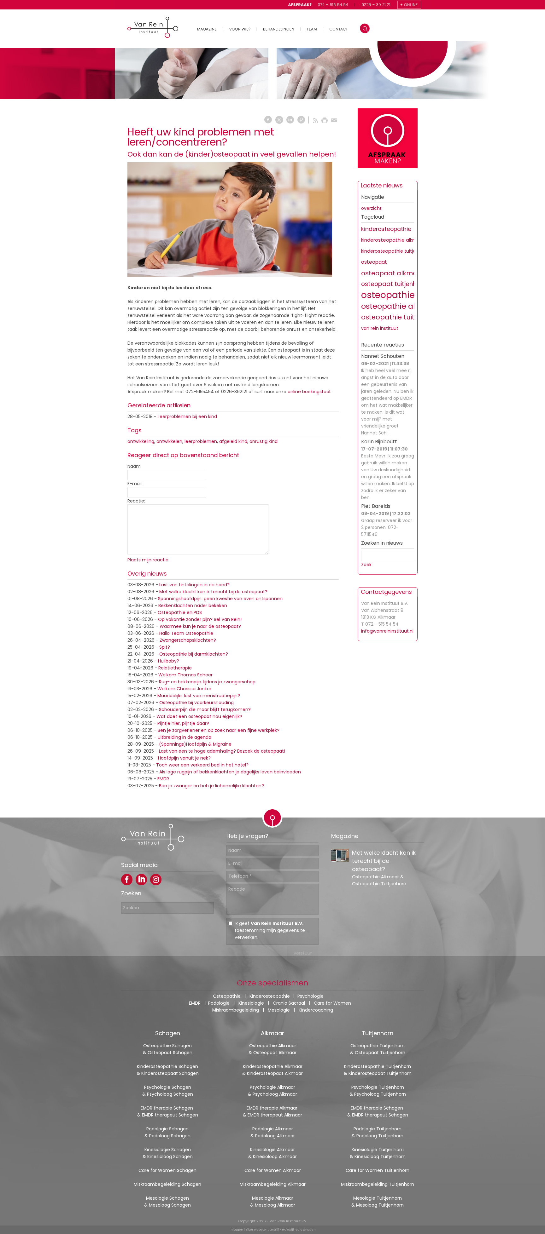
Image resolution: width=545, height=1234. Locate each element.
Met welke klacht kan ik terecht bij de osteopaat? (213, 591)
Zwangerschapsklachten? (188, 640)
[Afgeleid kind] (229, 219)
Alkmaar (272, 1033)
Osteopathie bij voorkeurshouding (196, 702)
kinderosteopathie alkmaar (393, 240)
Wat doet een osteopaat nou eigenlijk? (199, 716)
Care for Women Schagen (167, 1170)
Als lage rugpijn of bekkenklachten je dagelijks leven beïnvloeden (230, 772)
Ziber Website (255, 1229)
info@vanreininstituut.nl (387, 631)
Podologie (219, 1003)
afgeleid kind (233, 441)
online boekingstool (309, 391)
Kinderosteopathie (269, 996)
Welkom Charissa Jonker (184, 689)
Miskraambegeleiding (235, 1010)
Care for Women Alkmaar (272, 1170)
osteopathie (388, 295)
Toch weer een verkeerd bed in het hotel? (202, 765)
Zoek (366, 564)
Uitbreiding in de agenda (184, 737)
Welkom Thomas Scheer (185, 675)
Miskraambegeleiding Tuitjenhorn (377, 1184)
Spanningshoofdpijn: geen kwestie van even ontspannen (220, 598)
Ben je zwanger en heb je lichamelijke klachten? (211, 786)
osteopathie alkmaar (400, 306)
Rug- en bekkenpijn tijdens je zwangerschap (207, 682)
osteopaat (374, 262)
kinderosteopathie (386, 229)
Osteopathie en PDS (180, 612)
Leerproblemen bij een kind (187, 416)
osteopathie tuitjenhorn (400, 317)
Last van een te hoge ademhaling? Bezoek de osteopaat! (222, 751)
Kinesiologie (251, 1003)
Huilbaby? (168, 661)
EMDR (163, 779)
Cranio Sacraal (289, 1003)
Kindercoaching (316, 1010)
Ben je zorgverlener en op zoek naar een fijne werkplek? (218, 730)
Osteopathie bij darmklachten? (193, 654)
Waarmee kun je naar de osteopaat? (200, 626)
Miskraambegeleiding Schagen (167, 1184)
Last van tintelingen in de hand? (194, 585)
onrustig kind (263, 441)
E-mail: (135, 483)
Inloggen (236, 1229)
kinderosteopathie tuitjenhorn (395, 251)
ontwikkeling (140, 441)
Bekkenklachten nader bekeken (192, 605)
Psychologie (310, 996)
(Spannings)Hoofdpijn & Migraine (195, 744)
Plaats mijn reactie (147, 560)
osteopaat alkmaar (392, 273)
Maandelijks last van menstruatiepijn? (198, 695)
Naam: (134, 466)
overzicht (371, 208)
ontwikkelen (169, 441)
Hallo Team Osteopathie (186, 633)
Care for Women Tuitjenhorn (377, 1170)
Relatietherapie (175, 668)
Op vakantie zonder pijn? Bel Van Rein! (200, 619)
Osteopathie (227, 996)
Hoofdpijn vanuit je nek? (184, 758)
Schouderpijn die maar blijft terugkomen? (205, 709)
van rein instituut (379, 328)
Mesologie (279, 1010)
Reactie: (136, 501)
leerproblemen (201, 441)
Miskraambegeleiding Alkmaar (273, 1184)
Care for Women (332, 1003)
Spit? (164, 647)
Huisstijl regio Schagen (299, 1229)
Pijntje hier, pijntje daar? (183, 723)
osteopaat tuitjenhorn (393, 284)
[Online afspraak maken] (388, 139)
